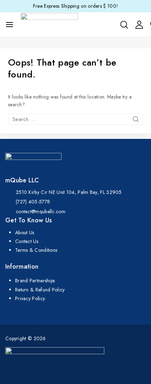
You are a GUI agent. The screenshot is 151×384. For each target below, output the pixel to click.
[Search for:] (75, 119)
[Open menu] (9, 24)
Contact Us (26, 241)
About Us (24, 232)
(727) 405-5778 (33, 201)
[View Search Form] (124, 25)
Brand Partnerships (35, 280)
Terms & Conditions (36, 250)
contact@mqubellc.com (40, 211)
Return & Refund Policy (40, 289)
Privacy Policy (30, 298)
